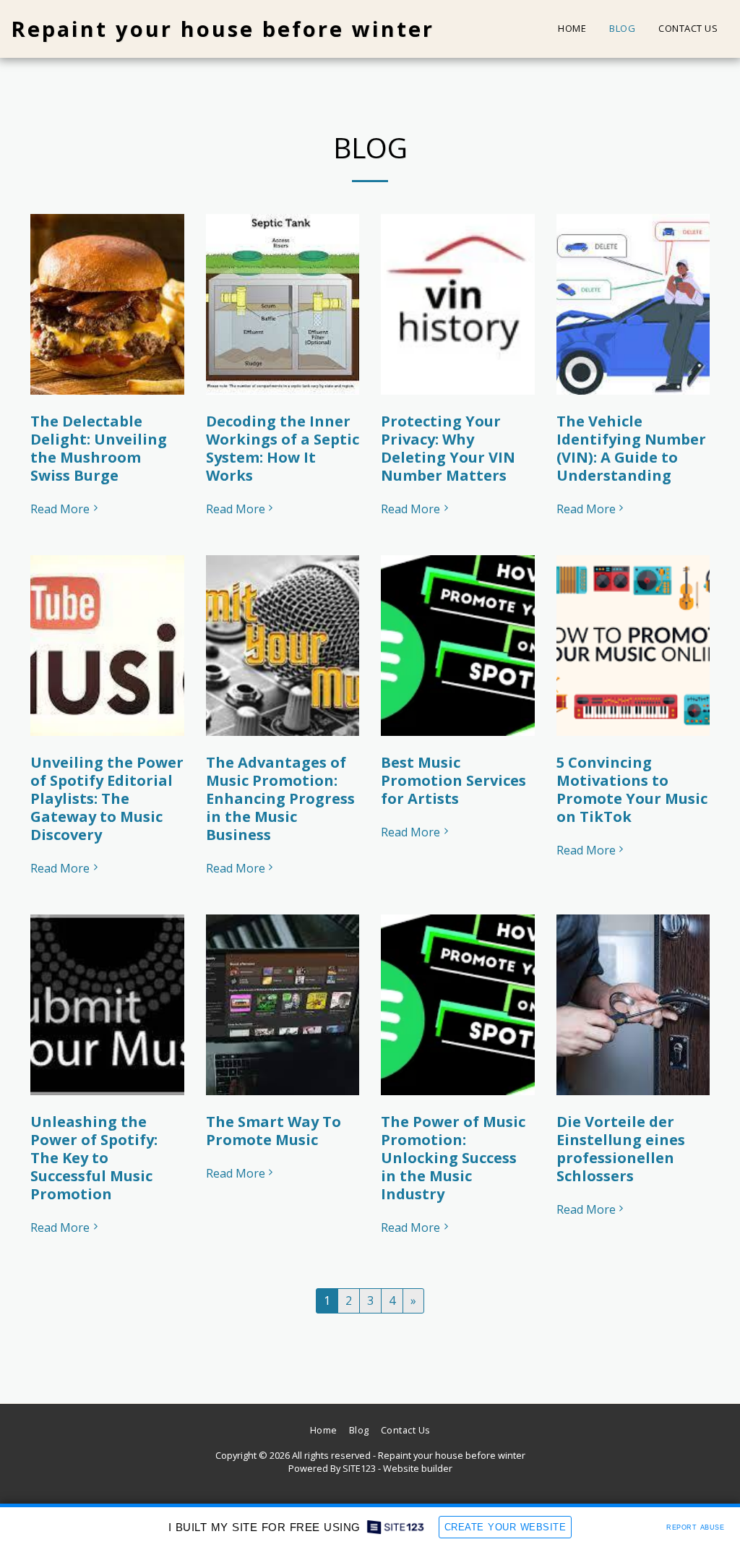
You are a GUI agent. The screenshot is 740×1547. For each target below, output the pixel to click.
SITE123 (359, 1468)
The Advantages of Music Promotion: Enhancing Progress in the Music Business (280, 798)
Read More (60, 509)
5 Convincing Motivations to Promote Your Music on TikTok (631, 789)
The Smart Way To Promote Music (273, 1130)
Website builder (417, 1468)
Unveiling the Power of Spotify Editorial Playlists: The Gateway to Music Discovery (107, 798)
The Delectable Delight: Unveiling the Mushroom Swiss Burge (98, 448)
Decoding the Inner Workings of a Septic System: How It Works (282, 448)
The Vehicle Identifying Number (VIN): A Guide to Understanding (631, 448)
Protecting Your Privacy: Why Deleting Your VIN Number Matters (448, 448)
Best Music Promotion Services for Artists (453, 780)
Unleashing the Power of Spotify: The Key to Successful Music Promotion (94, 1158)
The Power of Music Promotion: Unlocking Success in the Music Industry (453, 1158)
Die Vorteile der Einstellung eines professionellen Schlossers (620, 1149)
